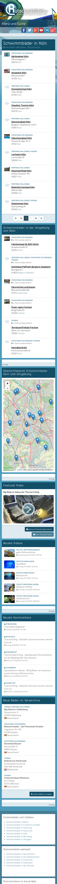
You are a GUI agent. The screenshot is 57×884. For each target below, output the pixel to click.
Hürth (20, 250)
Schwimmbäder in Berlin (17, 822)
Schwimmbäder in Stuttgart (18, 839)
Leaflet (19, 469)
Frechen (21, 313)
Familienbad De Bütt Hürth (25, 244)
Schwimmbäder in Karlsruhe (19, 830)
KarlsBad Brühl (19, 347)
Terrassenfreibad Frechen (24, 327)
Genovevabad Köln (21, 121)
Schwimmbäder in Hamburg (19, 828)
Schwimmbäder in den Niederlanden (23, 857)
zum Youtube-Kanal (43, 534)
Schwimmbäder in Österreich (19, 862)
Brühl (19, 353)
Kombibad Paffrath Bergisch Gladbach (31, 266)
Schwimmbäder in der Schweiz (20, 865)
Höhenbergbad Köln (21, 138)
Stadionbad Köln (19, 203)
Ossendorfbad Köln (21, 170)
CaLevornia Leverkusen (23, 287)
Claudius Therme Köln (22, 105)
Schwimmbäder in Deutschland (20, 854)
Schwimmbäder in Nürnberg (19, 836)
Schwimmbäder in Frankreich (19, 860)
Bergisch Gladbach (25, 272)
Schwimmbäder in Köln (17, 833)
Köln (20, 62)
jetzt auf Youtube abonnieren (40, 529)
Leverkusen (22, 293)
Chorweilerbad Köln (21, 89)
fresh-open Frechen (21, 307)
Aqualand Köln (18, 72)
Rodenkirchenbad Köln (23, 187)
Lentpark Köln (18, 154)
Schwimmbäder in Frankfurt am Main (23, 825)
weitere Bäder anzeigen (42, 794)
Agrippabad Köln (20, 56)
